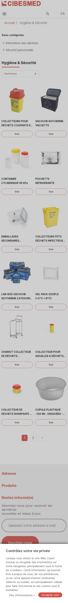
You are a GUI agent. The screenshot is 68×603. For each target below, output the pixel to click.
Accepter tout (50, 595)
